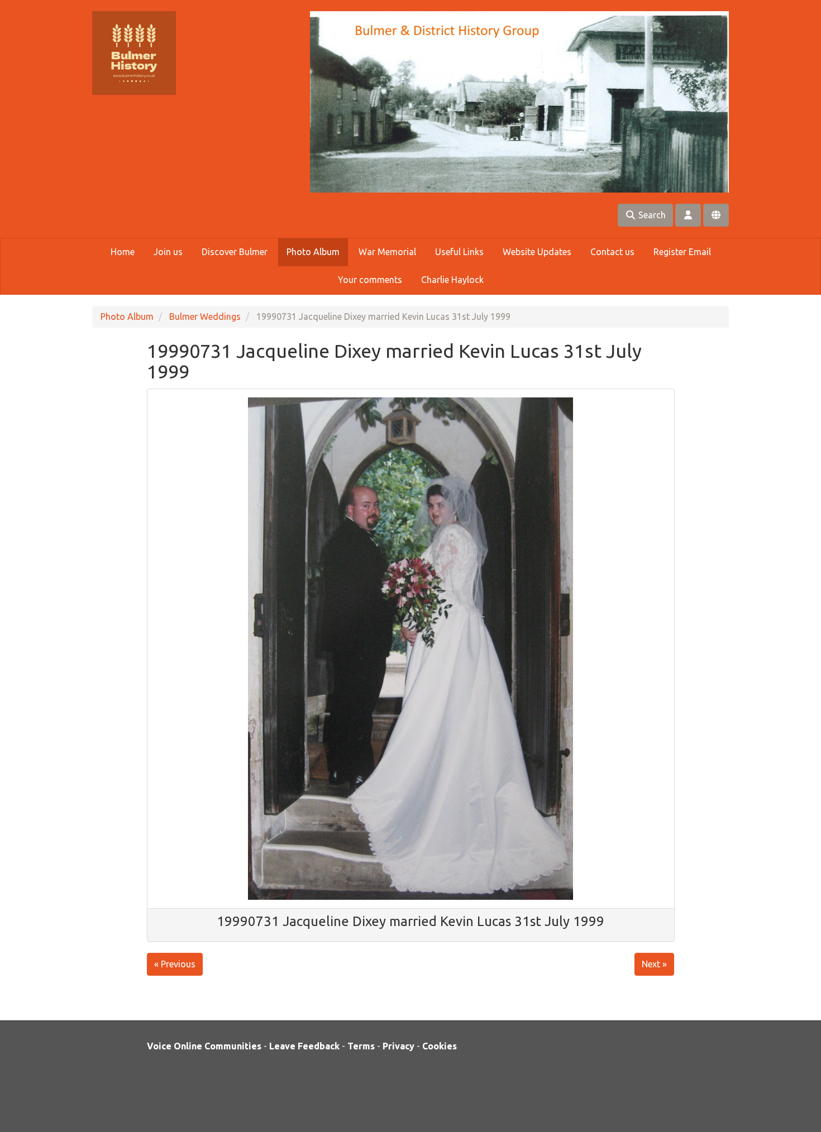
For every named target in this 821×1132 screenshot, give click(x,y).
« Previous (174, 964)
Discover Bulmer (235, 252)
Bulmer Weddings (205, 316)
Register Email (682, 252)
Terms (361, 1046)
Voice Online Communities (204, 1046)
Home (123, 252)
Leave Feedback (304, 1046)
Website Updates (537, 252)
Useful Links (459, 252)
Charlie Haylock (452, 280)
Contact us (612, 252)
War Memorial (387, 252)
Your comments (370, 280)
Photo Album (313, 252)
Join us (168, 252)
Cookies (439, 1046)
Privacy (398, 1046)
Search (651, 215)
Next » (654, 964)
